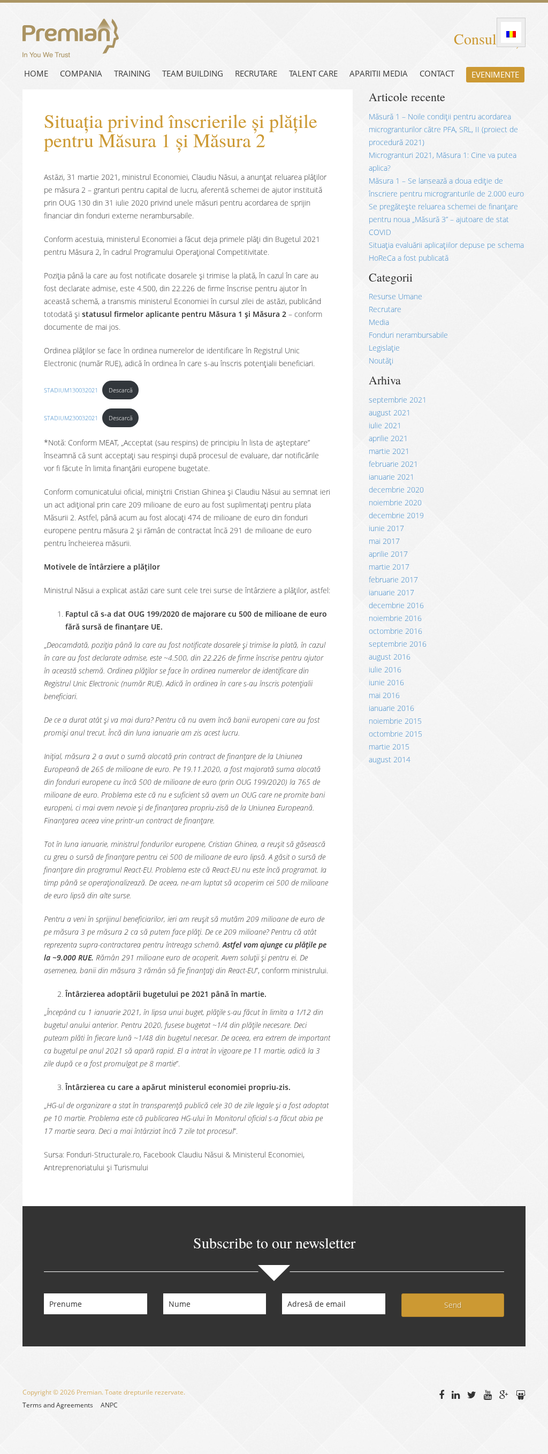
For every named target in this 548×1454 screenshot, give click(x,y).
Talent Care (313, 73)
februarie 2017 (393, 579)
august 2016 (389, 657)
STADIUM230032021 (71, 418)
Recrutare (256, 73)
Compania (81, 73)
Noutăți (381, 360)
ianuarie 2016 (391, 708)
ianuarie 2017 (391, 592)
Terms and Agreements (57, 1405)
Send (452, 1305)
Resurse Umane (395, 296)
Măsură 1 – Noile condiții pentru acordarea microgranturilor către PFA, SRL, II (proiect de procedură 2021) (443, 129)
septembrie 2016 (398, 644)
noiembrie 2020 (395, 502)
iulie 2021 (385, 425)
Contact (437, 73)
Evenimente (495, 74)
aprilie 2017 (388, 554)
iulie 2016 (385, 669)
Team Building (192, 73)
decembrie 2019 (396, 515)
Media (379, 322)
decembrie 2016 (396, 605)
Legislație (384, 348)
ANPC (109, 1405)
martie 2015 (389, 746)
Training (132, 73)
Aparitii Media (378, 73)
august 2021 (389, 412)
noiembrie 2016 (395, 618)
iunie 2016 (386, 682)
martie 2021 (389, 451)
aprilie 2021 (388, 438)
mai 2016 (384, 695)
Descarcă (121, 390)
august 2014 (389, 759)
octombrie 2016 (395, 631)
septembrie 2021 (398, 400)
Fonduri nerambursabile (408, 335)
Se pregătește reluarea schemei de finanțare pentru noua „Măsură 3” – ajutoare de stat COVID (443, 219)
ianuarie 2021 (391, 477)
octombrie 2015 (395, 734)
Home (36, 73)
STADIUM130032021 (71, 390)
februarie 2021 (393, 464)
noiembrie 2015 (395, 721)
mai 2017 (384, 541)
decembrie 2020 (396, 489)
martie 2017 (389, 567)
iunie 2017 (386, 528)
